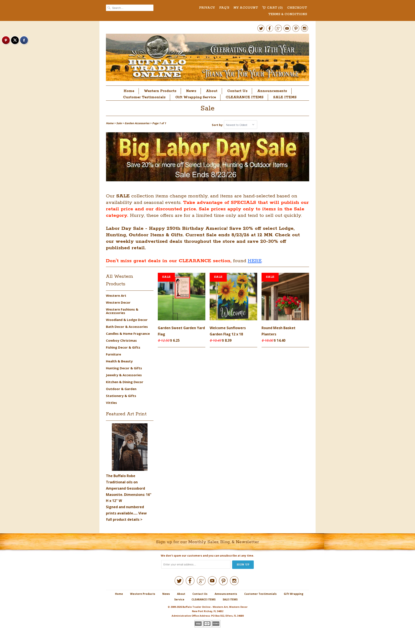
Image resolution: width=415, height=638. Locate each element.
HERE (255, 261)
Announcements (272, 91)
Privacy (207, 8)
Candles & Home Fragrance (128, 333)
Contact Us (237, 91)
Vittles (111, 402)
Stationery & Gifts (121, 396)
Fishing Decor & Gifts (123, 347)
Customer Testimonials (144, 97)
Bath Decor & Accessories (127, 326)
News (191, 91)
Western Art (116, 295)
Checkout (297, 8)
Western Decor (118, 302)
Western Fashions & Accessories (122, 311)
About (211, 91)
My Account (245, 8)
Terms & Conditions (287, 14)
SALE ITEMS (285, 97)
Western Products (160, 91)
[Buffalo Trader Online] (207, 58)
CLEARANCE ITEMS (244, 97)
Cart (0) (275, 8)
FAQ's (224, 8)
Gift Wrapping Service (195, 97)
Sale (207, 108)
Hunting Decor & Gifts (124, 368)
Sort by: (218, 125)
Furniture (113, 354)
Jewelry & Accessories (124, 375)
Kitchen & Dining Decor (124, 382)
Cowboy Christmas (121, 340)
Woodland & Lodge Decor (127, 319)
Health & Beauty (119, 361)
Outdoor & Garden (121, 389)
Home (129, 91)
